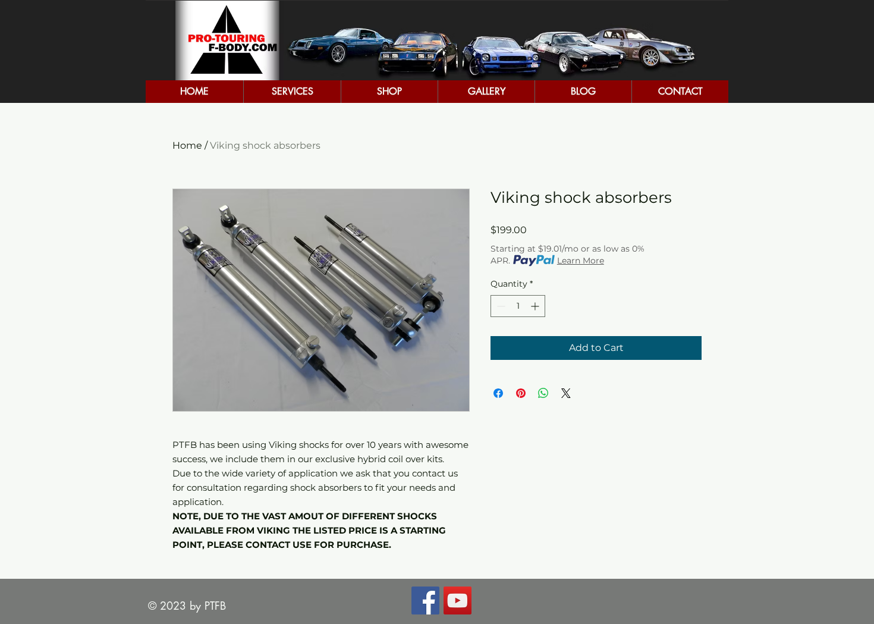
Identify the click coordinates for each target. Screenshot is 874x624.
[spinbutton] (518, 306)
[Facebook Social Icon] (425, 600)
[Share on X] (566, 393)
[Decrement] (499, 306)
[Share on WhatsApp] (543, 393)
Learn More (580, 260)
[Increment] (536, 306)
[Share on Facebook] (498, 393)
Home (187, 145)
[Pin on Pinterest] (521, 393)
